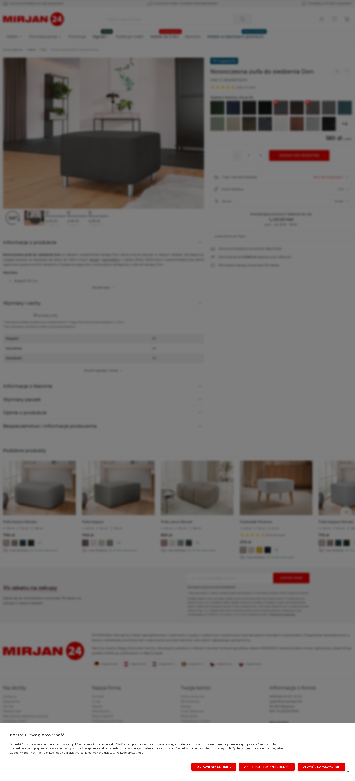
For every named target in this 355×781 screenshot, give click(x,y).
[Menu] (348, 772)
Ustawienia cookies (214, 766)
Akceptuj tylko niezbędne (266, 766)
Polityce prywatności (130, 752)
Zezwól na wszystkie (321, 766)
